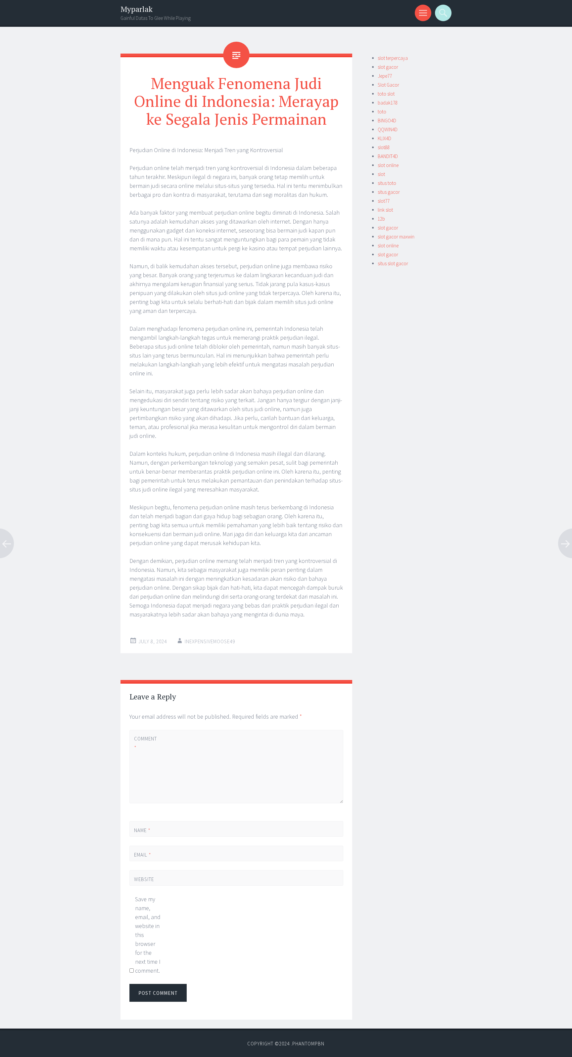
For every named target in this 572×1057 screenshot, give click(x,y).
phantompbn (308, 1043)
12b (381, 219)
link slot (385, 210)
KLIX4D (384, 138)
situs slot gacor (393, 263)
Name (142, 830)
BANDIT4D (388, 156)
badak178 (388, 103)
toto (382, 111)
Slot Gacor (388, 85)
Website (144, 879)
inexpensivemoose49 (210, 641)
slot (381, 174)
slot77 (384, 201)
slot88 (384, 147)
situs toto (387, 183)
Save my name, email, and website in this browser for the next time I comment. (148, 934)
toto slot (386, 94)
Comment (145, 743)
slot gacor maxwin (396, 236)
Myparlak (136, 9)
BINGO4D (387, 120)
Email (142, 855)
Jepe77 (385, 76)
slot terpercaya (393, 58)
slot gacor (388, 67)
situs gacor (389, 192)
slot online (388, 165)
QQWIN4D (388, 129)
